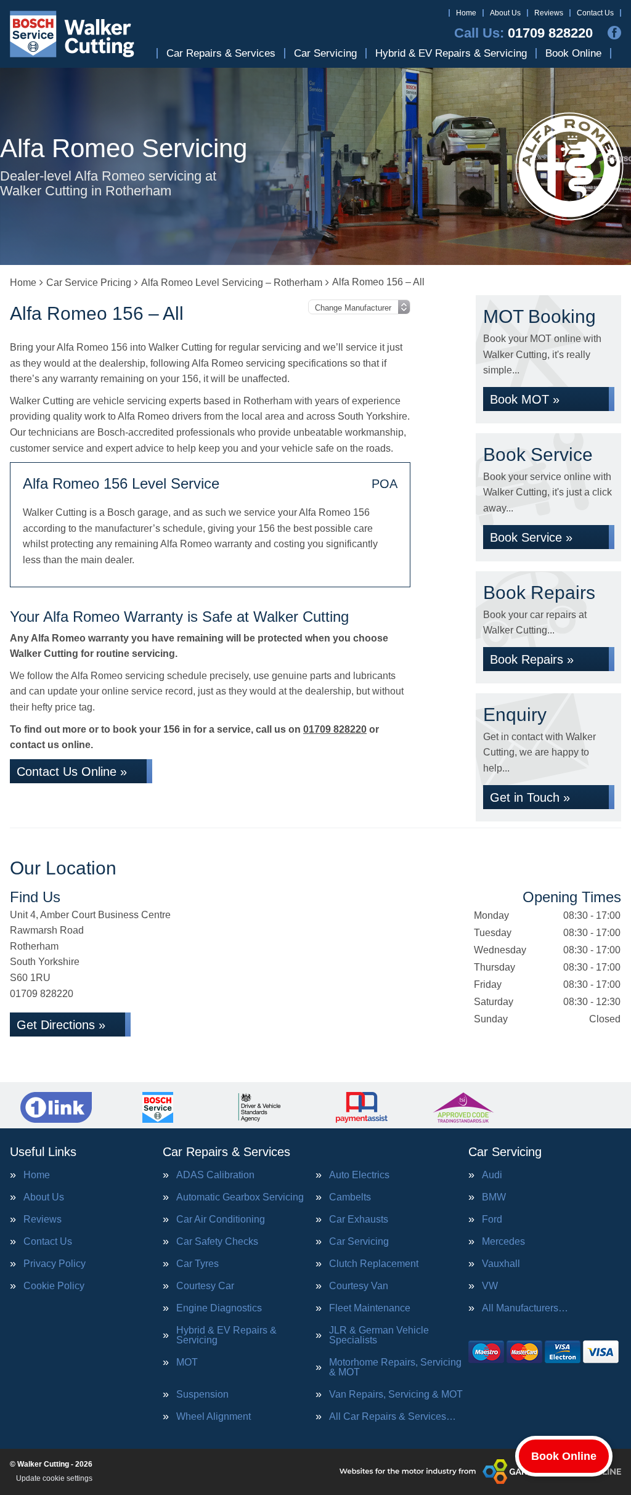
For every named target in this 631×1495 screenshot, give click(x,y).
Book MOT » (525, 399)
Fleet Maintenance (369, 1308)
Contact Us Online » (72, 771)
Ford (492, 1219)
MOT (187, 1362)
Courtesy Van (358, 1286)
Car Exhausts (358, 1219)
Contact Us (595, 13)
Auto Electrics (359, 1175)
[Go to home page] (72, 34)
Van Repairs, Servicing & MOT (396, 1394)
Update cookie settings (54, 1478)
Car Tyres (197, 1264)
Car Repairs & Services (220, 53)
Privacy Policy (54, 1264)
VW (490, 1286)
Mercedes (503, 1242)
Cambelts (350, 1197)
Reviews (548, 13)
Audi (492, 1175)
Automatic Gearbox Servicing (240, 1197)
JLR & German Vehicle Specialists (379, 1335)
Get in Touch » (530, 797)
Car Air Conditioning (220, 1219)
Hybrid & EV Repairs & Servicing (451, 53)
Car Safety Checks (217, 1242)
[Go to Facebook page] (614, 32)
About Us (505, 13)
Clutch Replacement (373, 1264)
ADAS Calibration (215, 1175)
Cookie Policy (53, 1286)
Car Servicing (325, 53)
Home (466, 13)
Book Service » (531, 537)
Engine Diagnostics (219, 1308)
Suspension (202, 1394)
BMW (494, 1197)
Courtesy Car (205, 1286)
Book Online (573, 53)
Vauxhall (501, 1264)
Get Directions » (61, 1025)
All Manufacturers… (525, 1308)
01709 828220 (523, 33)
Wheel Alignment (213, 1417)
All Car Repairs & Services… (392, 1417)
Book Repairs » (532, 659)
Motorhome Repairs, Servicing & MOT (395, 1367)
